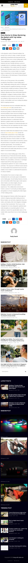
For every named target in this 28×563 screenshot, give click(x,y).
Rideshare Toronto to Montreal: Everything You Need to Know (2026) (13, 315)
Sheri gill (4, 317)
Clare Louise (4, 342)
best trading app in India (11, 132)
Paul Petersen (5, 292)
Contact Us (10, 1)
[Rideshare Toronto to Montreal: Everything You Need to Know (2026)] (14, 303)
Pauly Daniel (4, 41)
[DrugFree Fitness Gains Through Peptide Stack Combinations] (14, 278)
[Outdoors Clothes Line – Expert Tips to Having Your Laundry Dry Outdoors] (4, 530)
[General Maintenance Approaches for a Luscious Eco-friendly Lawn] (4, 514)
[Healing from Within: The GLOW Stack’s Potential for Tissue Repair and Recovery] (14, 328)
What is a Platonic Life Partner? (9, 503)
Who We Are (17, 1)
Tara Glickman (5, 267)
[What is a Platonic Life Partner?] (14, 493)
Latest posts (6, 381)
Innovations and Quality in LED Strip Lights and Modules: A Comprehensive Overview (13, 434)
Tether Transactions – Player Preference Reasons (13, 480)
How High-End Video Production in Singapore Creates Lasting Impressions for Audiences (13, 365)
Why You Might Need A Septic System (16, 521)
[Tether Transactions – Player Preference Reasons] (14, 469)
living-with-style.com (18, 557)
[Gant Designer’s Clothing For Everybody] (4, 539)
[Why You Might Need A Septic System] (4, 522)
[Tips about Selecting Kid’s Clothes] (4, 547)
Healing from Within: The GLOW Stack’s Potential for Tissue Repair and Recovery (12, 340)
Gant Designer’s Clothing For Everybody (16, 538)
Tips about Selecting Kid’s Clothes (17, 546)
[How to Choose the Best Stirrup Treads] (14, 446)
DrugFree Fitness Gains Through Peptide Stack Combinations (12, 290)
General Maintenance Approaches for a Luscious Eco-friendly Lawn (17, 513)
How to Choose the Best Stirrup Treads (11, 456)
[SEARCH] (25, 371)
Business (3, 32)
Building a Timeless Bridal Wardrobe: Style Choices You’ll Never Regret (13, 265)
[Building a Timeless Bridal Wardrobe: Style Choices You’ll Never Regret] (14, 253)
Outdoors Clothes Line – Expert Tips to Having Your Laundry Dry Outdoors (18, 530)
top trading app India (6, 107)
